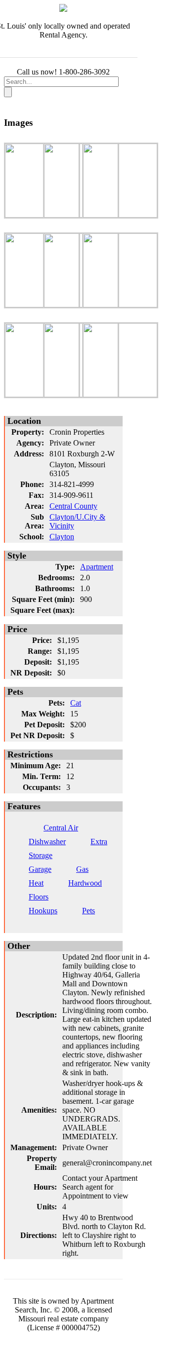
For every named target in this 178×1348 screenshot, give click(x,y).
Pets (88, 910)
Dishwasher (47, 841)
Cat (75, 703)
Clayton (61, 536)
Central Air (61, 828)
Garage (40, 869)
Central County (73, 506)
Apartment (96, 566)
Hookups (43, 910)
